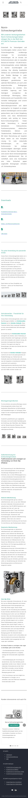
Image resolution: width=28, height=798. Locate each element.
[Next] (24, 725)
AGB (7, 759)
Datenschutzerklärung (12, 757)
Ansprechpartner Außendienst (14, 784)
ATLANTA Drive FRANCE (12, 769)
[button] (3, 2)
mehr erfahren (14, 725)
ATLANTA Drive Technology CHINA (15, 771)
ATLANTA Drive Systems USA (13, 767)
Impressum (9, 754)
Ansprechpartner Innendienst (13, 782)
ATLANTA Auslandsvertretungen (14, 773)
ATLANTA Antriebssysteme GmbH (11, 796)
